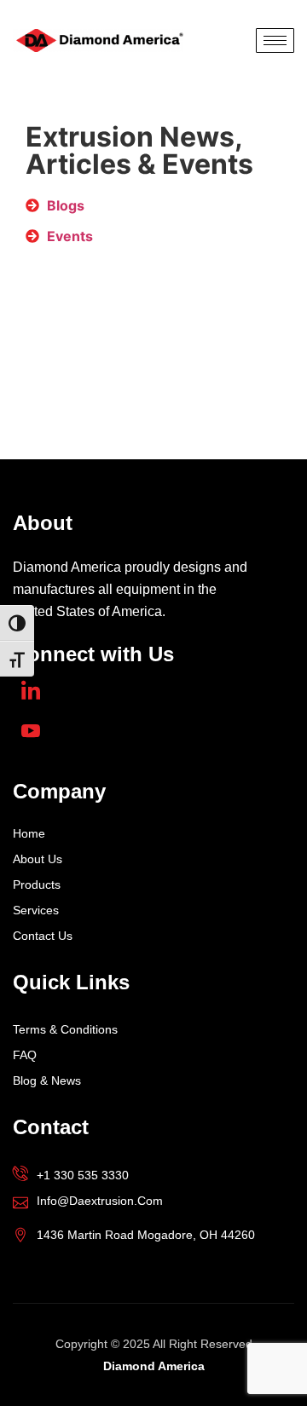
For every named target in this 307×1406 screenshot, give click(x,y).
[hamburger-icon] (275, 40)
